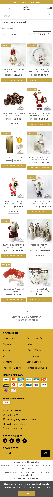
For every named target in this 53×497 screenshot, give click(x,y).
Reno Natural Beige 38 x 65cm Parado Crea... (39, 158)
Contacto (8, 362)
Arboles (7, 344)
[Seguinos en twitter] (18, 440)
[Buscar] (50, 16)
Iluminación (9, 338)
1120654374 (12, 415)
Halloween (31, 344)
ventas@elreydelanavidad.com (22, 419)
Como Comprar (34, 362)
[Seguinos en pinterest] (24, 440)
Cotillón (7, 350)
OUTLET (7, 356)
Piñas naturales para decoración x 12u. (14, 114)
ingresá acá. (26, 475)
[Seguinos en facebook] (11, 440)
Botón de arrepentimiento (26, 478)
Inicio (5, 22)
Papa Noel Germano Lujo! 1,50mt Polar (39, 202)
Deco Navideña (34, 338)
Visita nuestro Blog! (17, 424)
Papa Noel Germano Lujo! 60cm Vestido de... (13, 246)
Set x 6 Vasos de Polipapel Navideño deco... (39, 290)
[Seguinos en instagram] (5, 440)
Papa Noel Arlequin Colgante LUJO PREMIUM (13, 70)
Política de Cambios (36, 367)
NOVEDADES (33, 350)
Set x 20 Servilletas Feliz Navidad (14, 290)
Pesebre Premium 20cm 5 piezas (39, 246)
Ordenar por (7, 29)
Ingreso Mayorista (12, 367)
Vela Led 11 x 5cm (13, 157)
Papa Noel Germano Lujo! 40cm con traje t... (39, 114)
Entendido (26, 493)
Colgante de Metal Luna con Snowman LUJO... (39, 70)
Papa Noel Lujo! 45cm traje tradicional (14, 202)
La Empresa (32, 356)
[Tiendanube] (26, 463)
